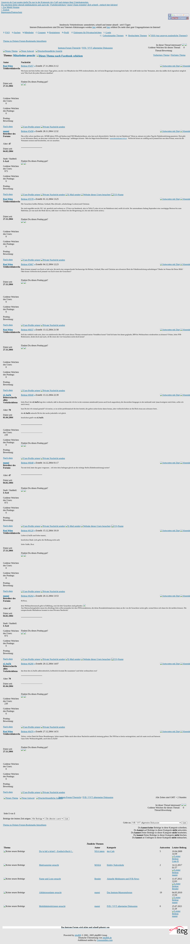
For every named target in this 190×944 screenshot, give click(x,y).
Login (108, 32)
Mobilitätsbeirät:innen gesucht (52, 906)
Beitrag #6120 (27, 530)
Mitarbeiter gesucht (24, 55)
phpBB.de (107, 938)
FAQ (7, 32)
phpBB (78, 935)
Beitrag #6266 (27, 664)
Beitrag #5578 (27, 199)
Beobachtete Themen (137, 35)
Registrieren (54, 32)
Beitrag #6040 (27, 395)
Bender (97, 879)
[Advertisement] (95, 925)
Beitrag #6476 (27, 731)
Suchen (17, 32)
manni (6, 131)
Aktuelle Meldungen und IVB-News (123, 879)
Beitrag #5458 (27, 131)
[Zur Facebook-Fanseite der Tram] (178, 19)
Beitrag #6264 (27, 596)
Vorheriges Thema (161, 55)
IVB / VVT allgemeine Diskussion (97, 48)
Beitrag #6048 (27, 463)
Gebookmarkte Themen (113, 35)
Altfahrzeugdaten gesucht (50, 892)
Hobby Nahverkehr (115, 865)
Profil (66, 32)
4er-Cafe (110, 851)
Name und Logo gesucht (50, 879)
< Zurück (5, 10)
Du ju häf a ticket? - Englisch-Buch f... (56, 851)
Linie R (175, 861)
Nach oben (8, 126)
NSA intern (99, 851)
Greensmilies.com (105, 940)
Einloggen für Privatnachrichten (88, 32)
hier (94, 27)
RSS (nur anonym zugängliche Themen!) (169, 35)
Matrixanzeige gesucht (49, 865)
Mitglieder (29, 32)
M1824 (97, 865)
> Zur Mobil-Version (10, 7)
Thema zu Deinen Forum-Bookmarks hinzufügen (24, 41)
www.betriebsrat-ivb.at (118, 138)
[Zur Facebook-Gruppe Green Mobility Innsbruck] (178, 16)
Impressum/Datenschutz (11, 12)
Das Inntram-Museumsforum (119, 892)
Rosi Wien (8, 66)
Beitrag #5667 (27, 264)
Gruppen (42, 32)
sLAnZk (7, 395)
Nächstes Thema (178, 55)
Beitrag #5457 (27, 66)
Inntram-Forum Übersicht (69, 48)
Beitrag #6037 (27, 329)
